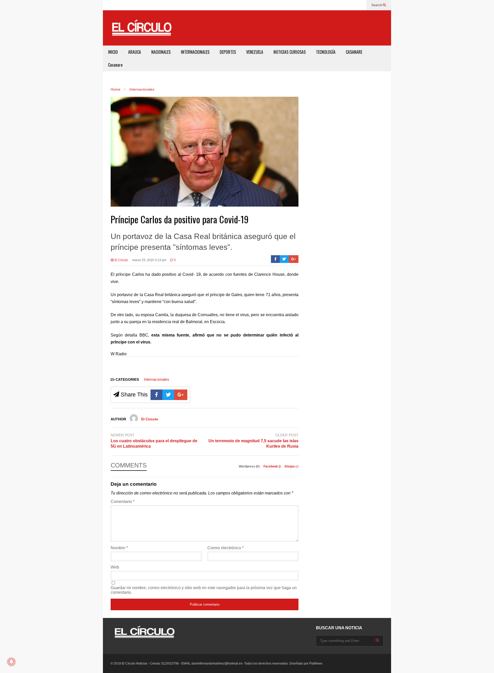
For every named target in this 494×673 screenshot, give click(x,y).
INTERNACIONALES (195, 52)
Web (115, 567)
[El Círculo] (141, 29)
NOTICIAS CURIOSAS (290, 52)
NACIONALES (161, 52)
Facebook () (272, 466)
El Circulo (121, 260)
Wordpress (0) (249, 466)
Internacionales (156, 379)
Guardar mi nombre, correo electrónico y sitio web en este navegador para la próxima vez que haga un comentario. (204, 590)
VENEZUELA (254, 52)
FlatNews (315, 663)
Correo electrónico (225, 548)
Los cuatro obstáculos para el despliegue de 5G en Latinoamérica (154, 443)
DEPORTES (228, 52)
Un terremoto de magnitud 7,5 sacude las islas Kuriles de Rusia (253, 443)
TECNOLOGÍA (326, 52)
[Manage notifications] (11, 662)
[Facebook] (275, 259)
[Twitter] (284, 259)
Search (377, 5)
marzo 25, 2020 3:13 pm (149, 260)
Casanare (115, 65)
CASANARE (354, 52)
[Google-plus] (293, 259)
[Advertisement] (292, 27)
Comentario (123, 501)
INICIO (113, 52)
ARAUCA (134, 52)
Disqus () (291, 466)
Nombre (119, 548)
